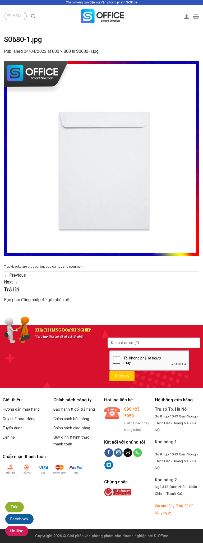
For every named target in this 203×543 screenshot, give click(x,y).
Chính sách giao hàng (71, 428)
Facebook (19, 519)
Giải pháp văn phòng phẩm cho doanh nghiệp (106, 536)
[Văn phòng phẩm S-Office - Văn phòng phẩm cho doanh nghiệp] (101, 16)
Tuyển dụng (12, 428)
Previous (15, 275)
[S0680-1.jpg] (101, 158)
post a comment (71, 266)
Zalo (14, 506)
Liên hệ (9, 437)
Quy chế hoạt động (19, 419)
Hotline (16, 530)
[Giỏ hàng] (196, 16)
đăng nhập (31, 299)
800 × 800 (61, 51)
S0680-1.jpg (87, 51)
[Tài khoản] (186, 16)
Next (11, 282)
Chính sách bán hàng (71, 419)
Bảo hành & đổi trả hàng (74, 409)
